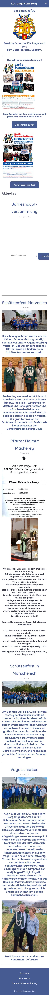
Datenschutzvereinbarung (24, 983)
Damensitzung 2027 (24, 124)
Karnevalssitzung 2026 (24, 185)
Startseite (24, 973)
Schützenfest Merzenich (24, 302)
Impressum (24, 978)
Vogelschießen (24, 769)
